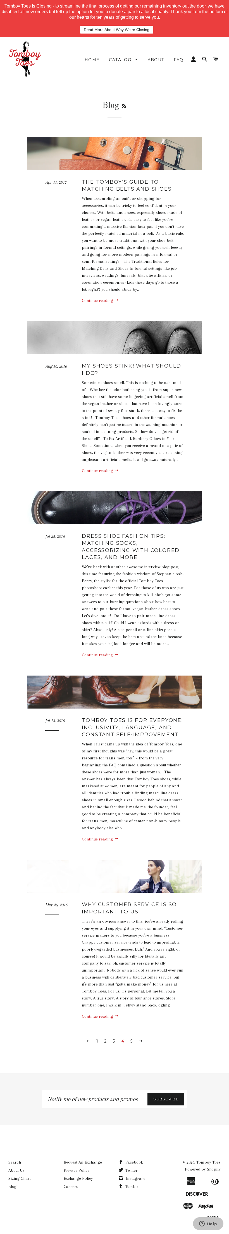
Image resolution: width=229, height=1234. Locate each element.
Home (92, 59)
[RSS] (124, 106)
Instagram (135, 1178)
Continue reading (98, 300)
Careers (71, 1186)
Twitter (131, 1170)
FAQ (178, 59)
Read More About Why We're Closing (116, 29)
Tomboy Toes (208, 1162)
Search (14, 1162)
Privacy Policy (76, 1170)
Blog (12, 1186)
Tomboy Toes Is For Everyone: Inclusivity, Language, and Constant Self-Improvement (132, 727)
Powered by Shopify (203, 1169)
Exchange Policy (78, 1178)
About (156, 59)
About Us (16, 1170)
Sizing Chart (19, 1178)
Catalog (121, 59)
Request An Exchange (83, 1162)
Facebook (133, 1162)
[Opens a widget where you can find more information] (208, 1224)
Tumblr (131, 1186)
